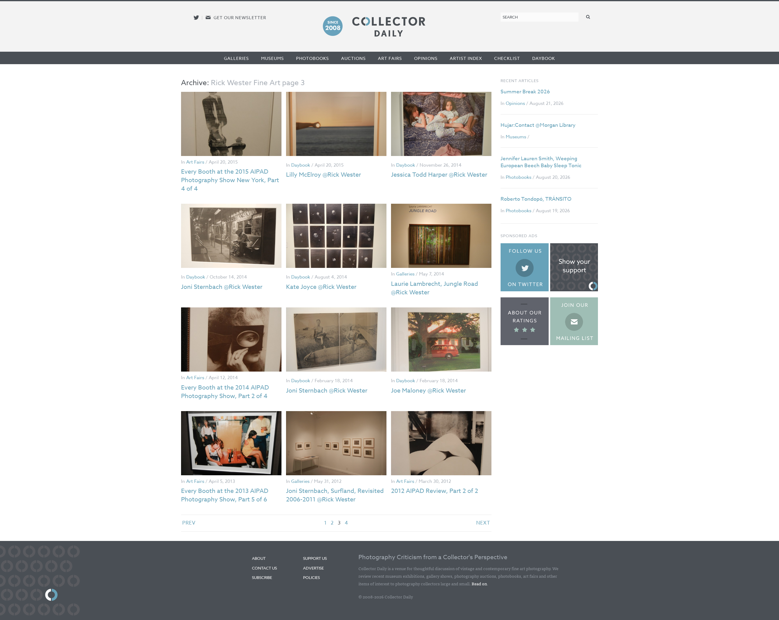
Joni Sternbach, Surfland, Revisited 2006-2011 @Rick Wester (335, 495)
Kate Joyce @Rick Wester (321, 286)
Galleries (236, 58)
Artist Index (466, 58)
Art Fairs (390, 58)
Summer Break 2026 (525, 91)
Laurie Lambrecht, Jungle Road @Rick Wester (434, 288)
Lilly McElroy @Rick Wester (323, 174)
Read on (479, 583)
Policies (311, 577)
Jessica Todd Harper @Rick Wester (439, 174)
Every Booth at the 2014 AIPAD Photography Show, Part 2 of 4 (225, 391)
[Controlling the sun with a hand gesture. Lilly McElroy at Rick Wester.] (336, 124)
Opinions (426, 58)
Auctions (353, 58)
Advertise (313, 568)
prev (189, 523)
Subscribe (262, 577)
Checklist (507, 58)
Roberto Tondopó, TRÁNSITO (536, 199)
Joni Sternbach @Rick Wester (221, 286)
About (259, 558)
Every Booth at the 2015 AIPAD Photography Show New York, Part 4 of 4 (230, 180)
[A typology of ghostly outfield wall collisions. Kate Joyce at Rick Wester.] (336, 236)
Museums (272, 58)
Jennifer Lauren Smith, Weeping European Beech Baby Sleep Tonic (541, 162)
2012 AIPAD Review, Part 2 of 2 (434, 491)
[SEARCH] (588, 16)
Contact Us (264, 568)
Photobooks (312, 58)
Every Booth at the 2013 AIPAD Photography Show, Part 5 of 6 (224, 495)
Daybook (543, 58)
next (483, 523)
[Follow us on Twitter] (196, 17)
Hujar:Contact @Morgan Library (538, 125)
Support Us (315, 558)
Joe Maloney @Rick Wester (428, 390)
